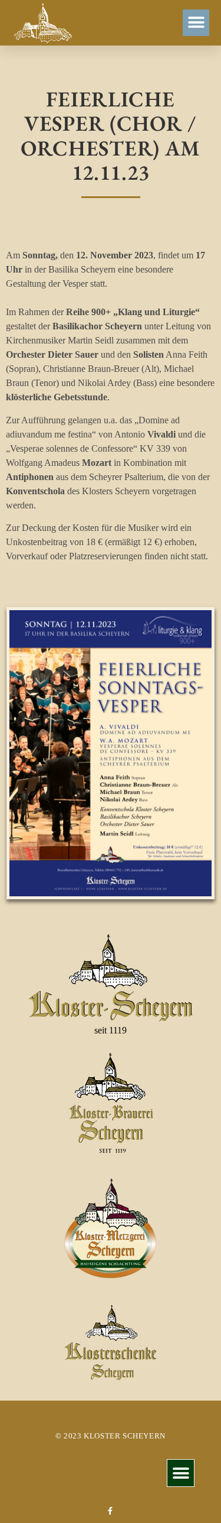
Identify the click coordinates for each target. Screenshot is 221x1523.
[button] (196, 22)
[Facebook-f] (110, 1511)
